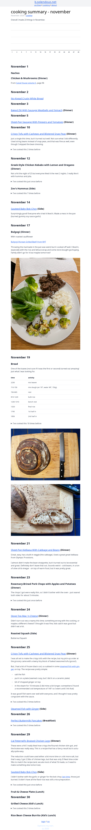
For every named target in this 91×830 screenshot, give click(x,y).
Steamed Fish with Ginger (25, 708)
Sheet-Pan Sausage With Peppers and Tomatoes (37, 122)
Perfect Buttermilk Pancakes (26, 720)
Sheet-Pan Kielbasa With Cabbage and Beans (35, 550)
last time (66, 776)
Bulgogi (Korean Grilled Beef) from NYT (28, 242)
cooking (46, 5)
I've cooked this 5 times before (26, 725)
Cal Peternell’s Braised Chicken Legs (30, 740)
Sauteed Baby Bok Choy (24, 208)
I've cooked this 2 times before (26, 149)
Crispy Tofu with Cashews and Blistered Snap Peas (38, 133)
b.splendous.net (45, 2)
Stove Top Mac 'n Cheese (24, 616)
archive (37, 5)
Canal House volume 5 (26, 83)
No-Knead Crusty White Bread (27, 98)
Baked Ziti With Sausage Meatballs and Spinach (36, 110)
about (54, 5)
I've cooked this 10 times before (27, 423)
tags (43, 821)
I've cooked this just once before (27, 181)
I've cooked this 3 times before (26, 701)
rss (48, 821)
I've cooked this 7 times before (26, 193)
